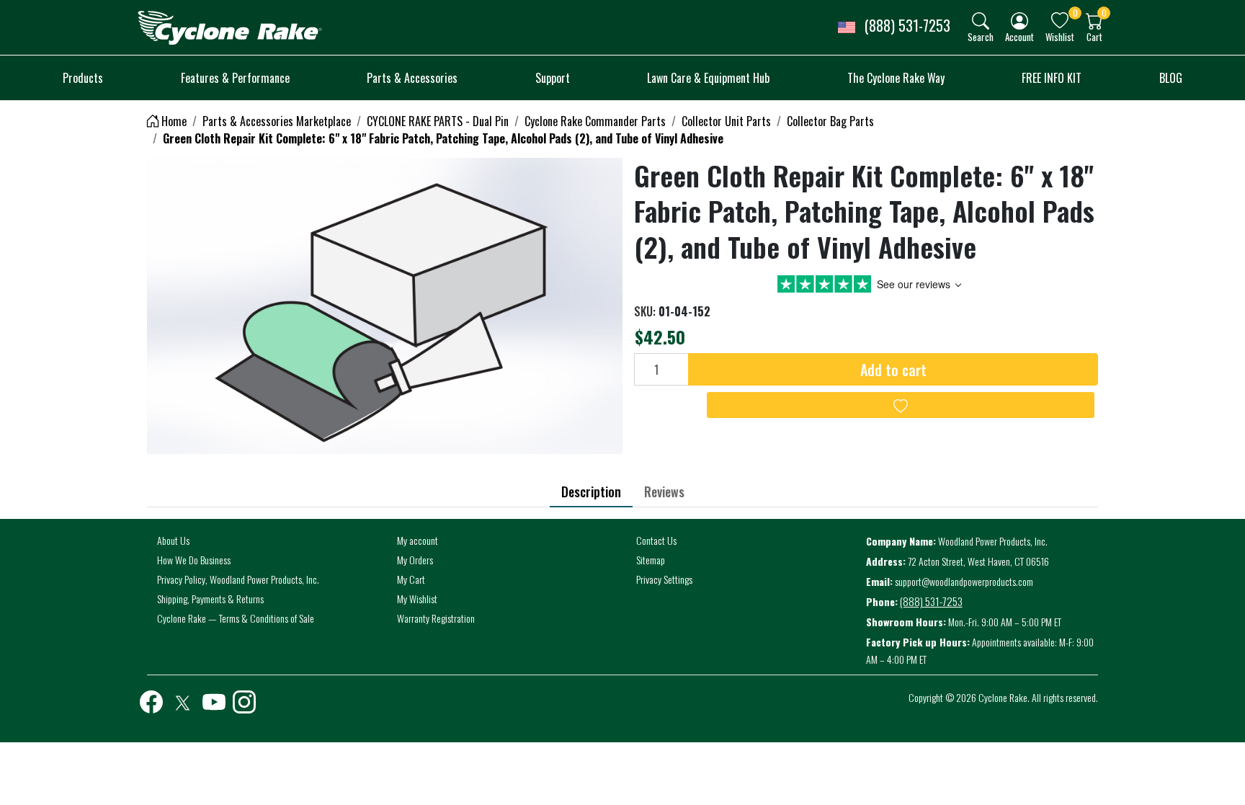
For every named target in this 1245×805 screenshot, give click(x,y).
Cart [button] (1094, 36)
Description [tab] (591, 491)
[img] (980, 21)
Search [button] (981, 36)
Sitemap (650, 559)
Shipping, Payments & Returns (210, 598)
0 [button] (1075, 12)
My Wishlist (417, 598)
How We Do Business (194, 559)
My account (417, 540)
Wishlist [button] (1059, 36)
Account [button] (1019, 36)
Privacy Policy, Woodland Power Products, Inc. (238, 579)
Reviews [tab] (664, 491)
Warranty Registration (436, 618)
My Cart (411, 579)
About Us (173, 540)
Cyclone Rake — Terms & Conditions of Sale (235, 618)
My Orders (415, 559)
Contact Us (656, 540)
